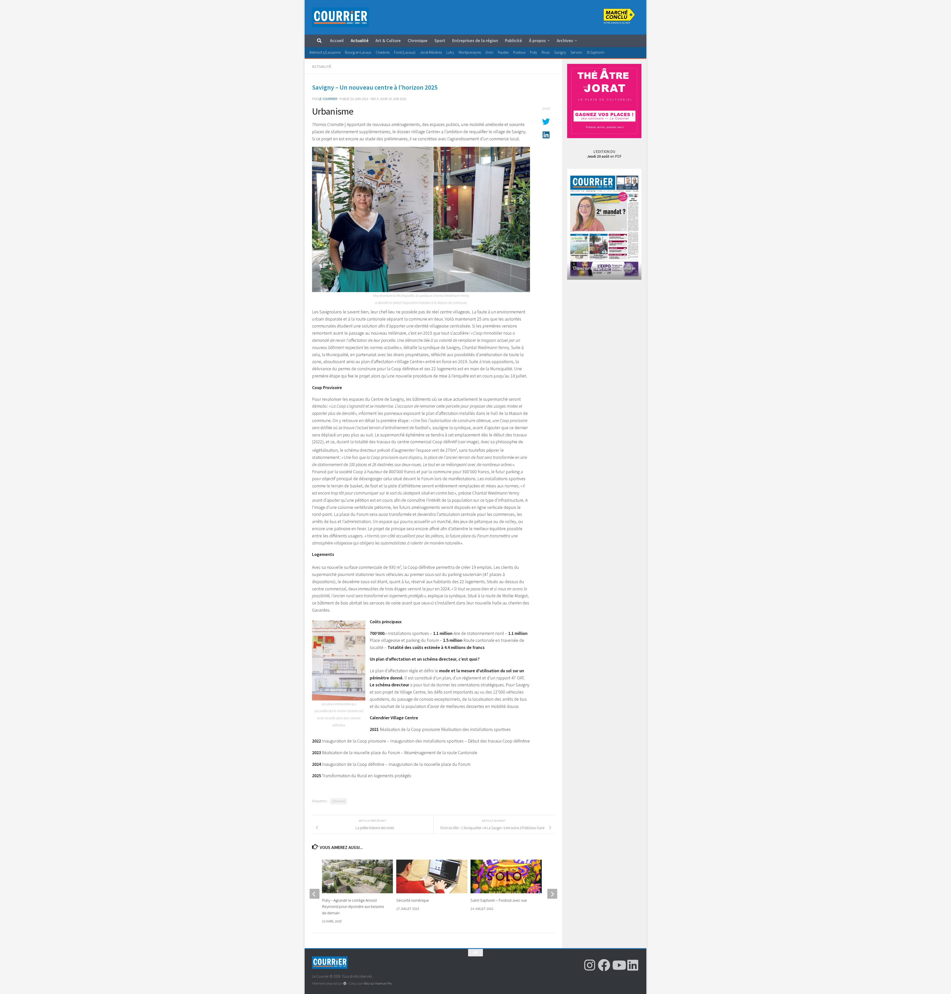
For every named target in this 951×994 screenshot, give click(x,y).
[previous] (314, 894)
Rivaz (546, 52)
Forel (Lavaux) (404, 52)
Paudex (503, 52)
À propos (537, 40)
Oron (489, 52)
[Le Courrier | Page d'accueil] (340, 17)
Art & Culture (388, 40)
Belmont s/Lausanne (325, 52)
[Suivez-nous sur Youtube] (618, 965)
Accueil (337, 40)
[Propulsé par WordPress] (344, 983)
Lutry (450, 52)
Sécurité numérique (412, 900)
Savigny (560, 52)
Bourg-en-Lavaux (358, 52)
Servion (576, 52)
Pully (533, 52)
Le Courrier (327, 99)
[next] (552, 894)
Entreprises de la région (475, 40)
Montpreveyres (470, 52)
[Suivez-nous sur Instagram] (589, 965)
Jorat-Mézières (431, 52)
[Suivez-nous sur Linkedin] (633, 965)
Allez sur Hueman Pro (377, 983)
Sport (439, 40)
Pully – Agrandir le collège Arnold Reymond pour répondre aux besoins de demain (353, 906)
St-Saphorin (595, 52)
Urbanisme (338, 801)
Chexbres (383, 52)
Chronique (417, 40)
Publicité (513, 40)
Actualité (360, 40)
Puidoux (519, 52)
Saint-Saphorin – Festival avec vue (499, 900)
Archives (565, 40)
